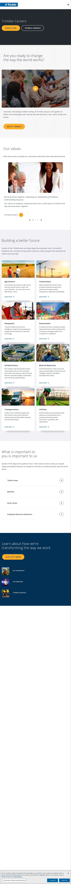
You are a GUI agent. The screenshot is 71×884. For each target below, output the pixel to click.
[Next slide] (41, 220)
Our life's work (13, 557)
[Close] (68, 873)
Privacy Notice (17, 877)
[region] (35, 191)
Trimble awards (33, 28)
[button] (35, 480)
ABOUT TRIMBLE (14, 126)
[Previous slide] (30, 220)
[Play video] (35, 89)
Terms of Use (5, 877)
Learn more (8, 297)
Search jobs (11, 28)
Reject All (64, 880)
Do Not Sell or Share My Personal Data (14, 880)
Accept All (52, 880)
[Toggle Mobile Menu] (68, 4)
